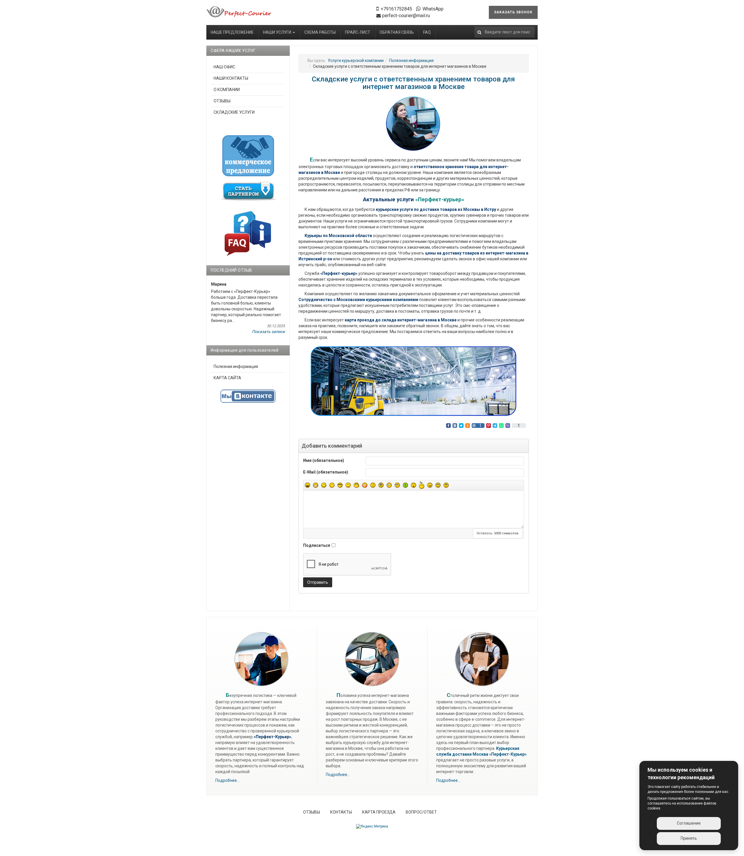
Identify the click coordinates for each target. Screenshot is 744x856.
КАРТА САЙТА (227, 377)
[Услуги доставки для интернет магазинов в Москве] (239, 12)
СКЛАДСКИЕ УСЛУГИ (234, 112)
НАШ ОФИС (224, 67)
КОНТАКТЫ (341, 812)
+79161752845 (396, 9)
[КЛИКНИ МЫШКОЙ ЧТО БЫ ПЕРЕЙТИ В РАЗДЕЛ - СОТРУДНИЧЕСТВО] (248, 191)
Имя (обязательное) (323, 460)
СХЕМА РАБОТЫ (320, 32)
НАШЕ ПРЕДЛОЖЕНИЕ (232, 32)
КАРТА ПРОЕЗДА (379, 812)
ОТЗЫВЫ (222, 101)
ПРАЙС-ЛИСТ (357, 32)
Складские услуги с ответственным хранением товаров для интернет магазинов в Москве (413, 83)
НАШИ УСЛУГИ (277, 32)
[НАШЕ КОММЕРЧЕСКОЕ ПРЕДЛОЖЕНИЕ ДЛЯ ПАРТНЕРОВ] (248, 155)
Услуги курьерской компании (356, 60)
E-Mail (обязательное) (325, 472)
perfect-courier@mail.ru (406, 15)
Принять (689, 838)
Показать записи (268, 331)
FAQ (427, 32)
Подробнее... (227, 780)
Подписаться (316, 545)
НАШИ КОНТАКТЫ (231, 78)
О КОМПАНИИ (227, 89)
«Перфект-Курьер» (508, 754)
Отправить (317, 582)
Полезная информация (411, 60)
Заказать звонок (513, 12)
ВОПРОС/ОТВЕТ (421, 812)
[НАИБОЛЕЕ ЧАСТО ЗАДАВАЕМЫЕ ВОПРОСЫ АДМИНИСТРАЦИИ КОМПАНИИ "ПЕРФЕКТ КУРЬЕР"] (248, 233)
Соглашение (689, 823)
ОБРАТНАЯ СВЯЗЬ (397, 32)
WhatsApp (433, 9)
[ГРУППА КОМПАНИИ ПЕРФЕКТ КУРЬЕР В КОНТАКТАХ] (248, 396)
